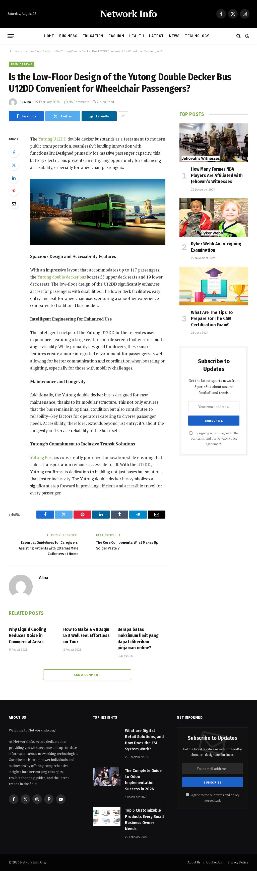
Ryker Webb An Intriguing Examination (216, 247)
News (174, 36)
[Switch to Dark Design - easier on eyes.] (246, 36)
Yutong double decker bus (61, 277)
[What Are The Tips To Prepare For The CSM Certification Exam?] (213, 286)
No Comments (79, 102)
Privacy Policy (227, 438)
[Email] (14, 204)
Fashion (116, 36)
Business (68, 36)
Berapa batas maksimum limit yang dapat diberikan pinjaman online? (138, 639)
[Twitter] (14, 165)
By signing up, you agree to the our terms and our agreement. (215, 438)
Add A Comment (87, 675)
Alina (27, 102)
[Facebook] (14, 152)
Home (49, 36)
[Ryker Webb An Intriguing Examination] (213, 217)
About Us (194, 862)
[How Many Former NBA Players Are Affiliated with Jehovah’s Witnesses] (213, 142)
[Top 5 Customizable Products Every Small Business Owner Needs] (106, 816)
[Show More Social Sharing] (123, 116)
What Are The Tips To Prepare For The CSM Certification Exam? (212, 319)
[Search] (238, 36)
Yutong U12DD (52, 139)
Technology (197, 36)
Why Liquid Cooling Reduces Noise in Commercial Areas (27, 636)
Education (93, 36)
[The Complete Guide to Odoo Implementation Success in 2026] (106, 776)
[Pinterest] (14, 191)
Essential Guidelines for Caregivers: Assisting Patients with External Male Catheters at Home (48, 548)
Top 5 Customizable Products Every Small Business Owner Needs (144, 819)
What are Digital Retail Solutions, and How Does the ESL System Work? (144, 740)
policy (235, 795)
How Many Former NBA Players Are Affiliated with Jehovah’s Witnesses (217, 175)
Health (136, 36)
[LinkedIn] (14, 178)
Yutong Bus (40, 457)
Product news (21, 64)
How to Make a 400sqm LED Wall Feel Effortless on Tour (86, 636)
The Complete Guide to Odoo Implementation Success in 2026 (143, 780)
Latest (156, 36)
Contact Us (214, 862)
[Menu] (11, 36)
